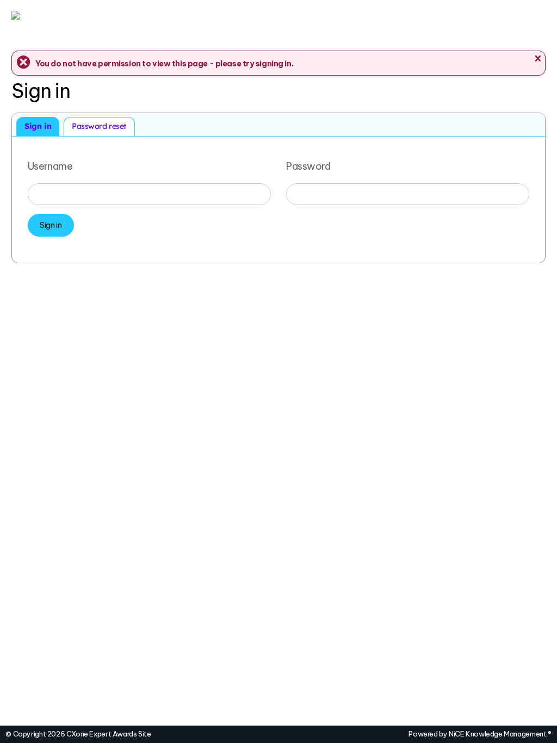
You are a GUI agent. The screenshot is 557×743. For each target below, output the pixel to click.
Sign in (37, 126)
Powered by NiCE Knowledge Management (480, 733)
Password (308, 165)
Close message (537, 59)
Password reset (99, 126)
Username (50, 165)
